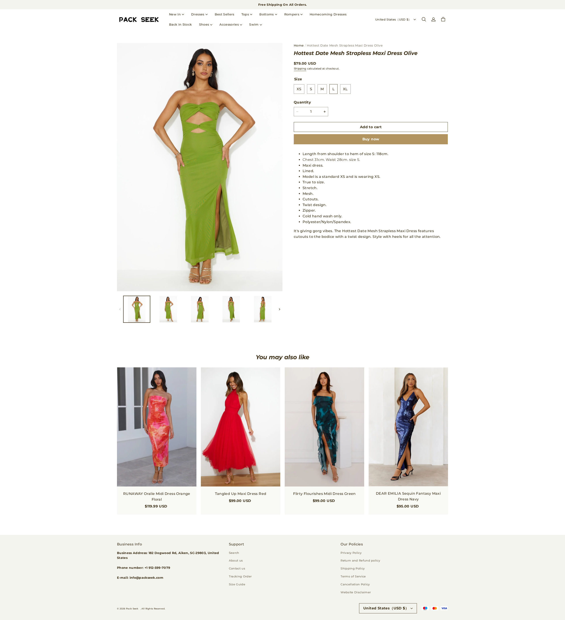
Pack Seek (132, 608)
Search (234, 552)
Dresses (197, 14)
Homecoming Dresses (328, 14)
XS (299, 89)
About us (236, 560)
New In (175, 14)
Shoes (204, 24)
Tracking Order (240, 576)
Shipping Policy (353, 568)
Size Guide (237, 584)
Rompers (291, 14)
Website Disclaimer (356, 592)
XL (345, 89)
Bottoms (266, 14)
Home (299, 45)
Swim (253, 24)
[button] (424, 19)
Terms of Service (353, 576)
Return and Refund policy (360, 560)
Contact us (237, 568)
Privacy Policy (351, 552)
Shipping (300, 68)
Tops (245, 14)
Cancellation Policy (355, 584)
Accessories (229, 24)
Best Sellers (224, 14)
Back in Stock (180, 24)
